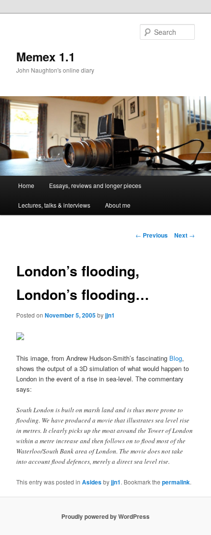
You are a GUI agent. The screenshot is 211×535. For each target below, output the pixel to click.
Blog (175, 358)
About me (118, 205)
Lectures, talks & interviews (54, 205)
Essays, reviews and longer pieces (95, 185)
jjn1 (110, 315)
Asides (92, 482)
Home (26, 185)
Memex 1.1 (45, 56)
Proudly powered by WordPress (105, 516)
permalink (176, 482)
